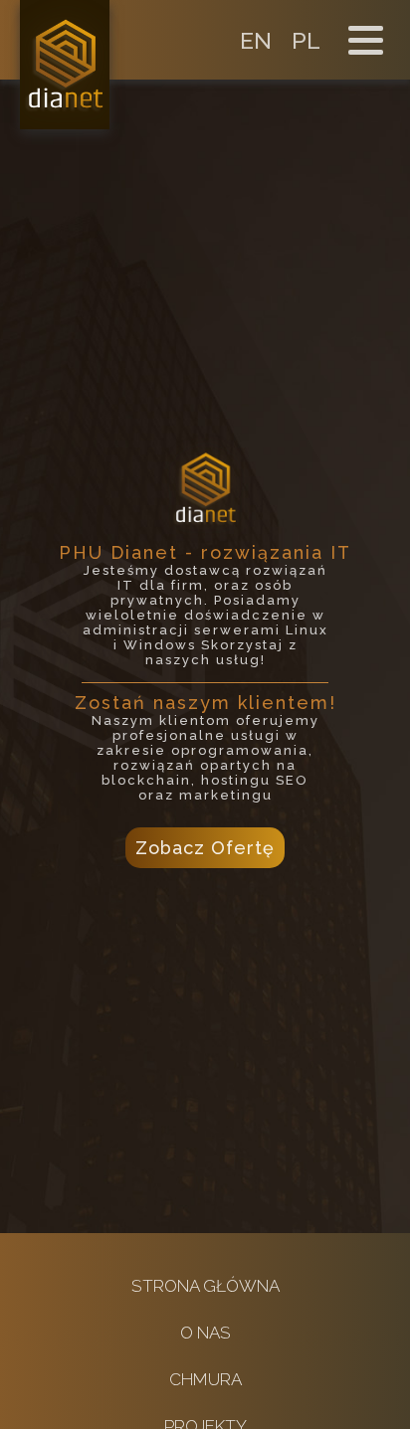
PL (306, 40)
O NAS (205, 1332)
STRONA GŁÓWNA (205, 1286)
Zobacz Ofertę (205, 847)
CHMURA (205, 1379)
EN (256, 40)
